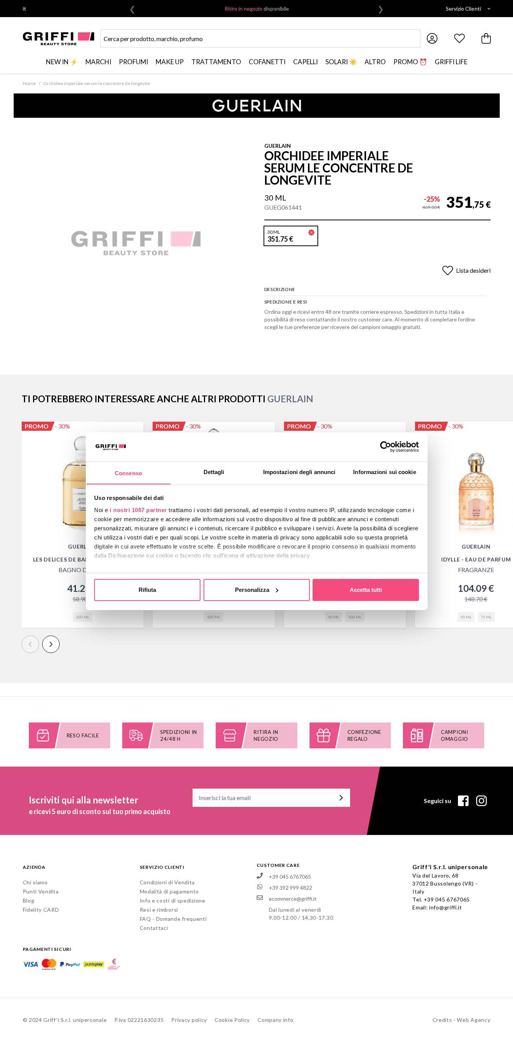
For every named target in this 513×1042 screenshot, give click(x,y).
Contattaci (154, 928)
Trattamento (216, 62)
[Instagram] (481, 801)
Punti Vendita (41, 891)
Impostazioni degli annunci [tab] (299, 471)
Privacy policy (189, 1020)
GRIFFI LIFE (451, 62)
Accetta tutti (366, 590)
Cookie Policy (232, 1020)
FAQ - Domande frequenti (173, 919)
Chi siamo (35, 882)
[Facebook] (463, 801)
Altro (375, 62)
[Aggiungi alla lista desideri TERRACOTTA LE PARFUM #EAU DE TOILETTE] (265, 431)
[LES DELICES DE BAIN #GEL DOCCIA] (83, 483)
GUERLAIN (277, 145)
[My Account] (432, 38)
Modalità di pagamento (169, 891)
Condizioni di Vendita (167, 882)
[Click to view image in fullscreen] (136, 243)
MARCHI (98, 62)
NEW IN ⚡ (62, 62)
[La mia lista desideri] (459, 38)
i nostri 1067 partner (138, 509)
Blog (29, 900)
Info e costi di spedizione (172, 900)
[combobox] (260, 38)
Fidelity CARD (41, 909)
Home (29, 83)
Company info (275, 1020)
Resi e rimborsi (159, 909)
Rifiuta (147, 590)
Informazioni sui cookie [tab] (384, 471)
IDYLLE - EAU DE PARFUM (476, 559)
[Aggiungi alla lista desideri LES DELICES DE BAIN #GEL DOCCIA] (133, 431)
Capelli (305, 62)
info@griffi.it (445, 907)
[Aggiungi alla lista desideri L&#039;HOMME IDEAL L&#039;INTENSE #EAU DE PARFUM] (396, 431)
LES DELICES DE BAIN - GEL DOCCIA (82, 559)
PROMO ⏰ (410, 62)
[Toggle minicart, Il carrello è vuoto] (486, 38)
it (25, 8)
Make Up (170, 62)
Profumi (133, 62)
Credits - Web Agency (461, 1020)
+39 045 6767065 (447, 899)
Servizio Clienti (463, 8)
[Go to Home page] (58, 38)
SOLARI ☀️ (341, 62)
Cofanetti (267, 62)
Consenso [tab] (128, 473)
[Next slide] (51, 644)
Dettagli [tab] (214, 471)
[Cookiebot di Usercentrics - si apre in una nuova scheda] (385, 446)
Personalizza (252, 590)
